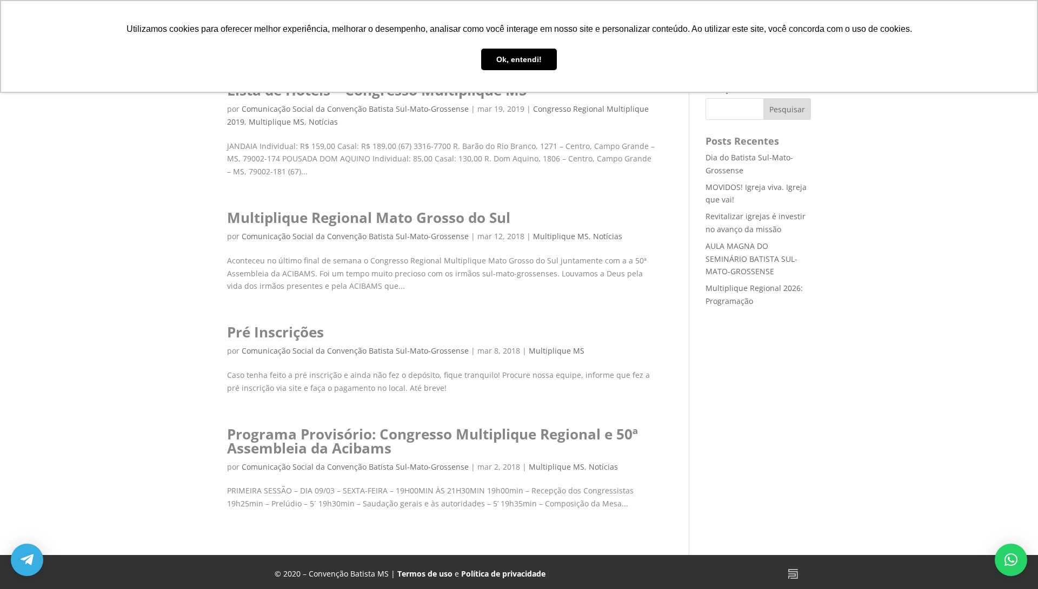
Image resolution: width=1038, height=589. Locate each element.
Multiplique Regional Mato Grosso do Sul (368, 217)
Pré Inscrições (275, 332)
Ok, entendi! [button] (519, 59)
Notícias (323, 122)
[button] (1011, 560)
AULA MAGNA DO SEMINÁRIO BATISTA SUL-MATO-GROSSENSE (751, 259)
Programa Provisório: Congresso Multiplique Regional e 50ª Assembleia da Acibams (432, 441)
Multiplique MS (276, 122)
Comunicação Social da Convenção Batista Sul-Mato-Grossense (355, 109)
